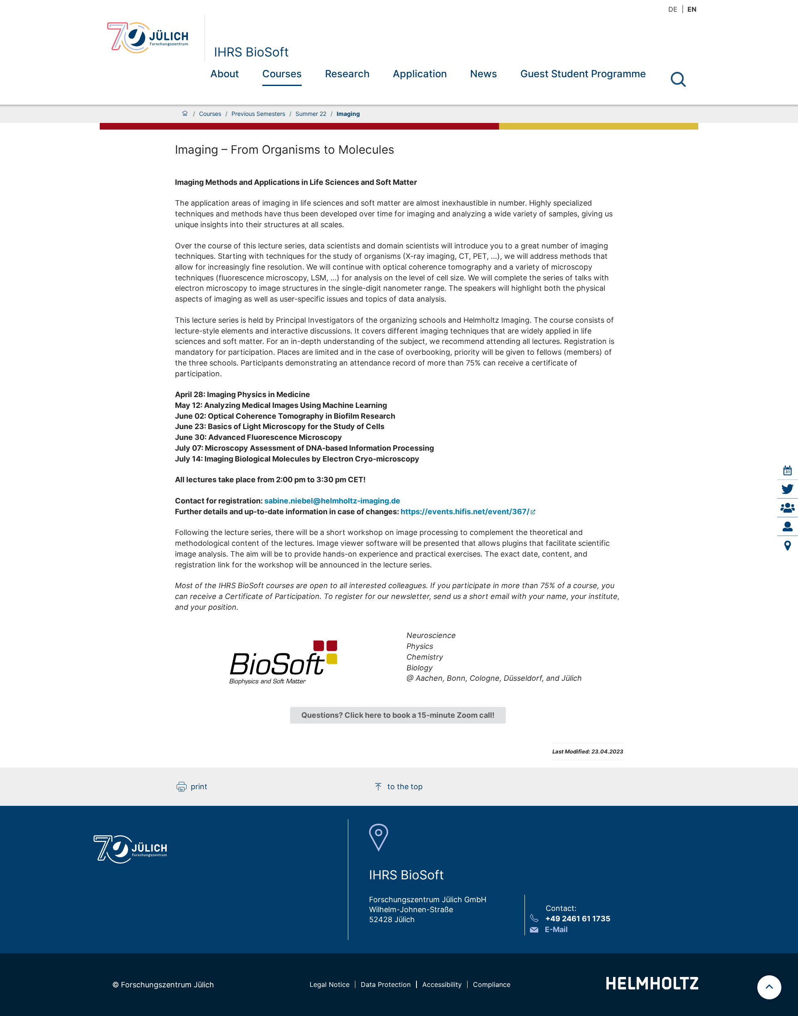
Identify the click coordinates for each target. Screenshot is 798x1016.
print (199, 786)
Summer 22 (311, 114)
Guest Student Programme (583, 74)
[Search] (678, 79)
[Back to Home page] (152, 38)
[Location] (787, 545)
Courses (282, 74)
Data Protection (386, 984)
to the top (405, 786)
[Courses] (787, 470)
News (483, 74)
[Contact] (787, 527)
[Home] (185, 114)
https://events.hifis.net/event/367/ (465, 511)
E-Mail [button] (556, 929)
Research (347, 74)
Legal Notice (330, 984)
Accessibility (442, 984)
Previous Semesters (258, 114)
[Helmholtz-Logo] (652, 986)
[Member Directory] (787, 508)
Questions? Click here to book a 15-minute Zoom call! (398, 715)
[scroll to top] (769, 987)
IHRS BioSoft (251, 51)
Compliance (491, 984)
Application (420, 74)
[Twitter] (787, 489)
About (224, 74)
